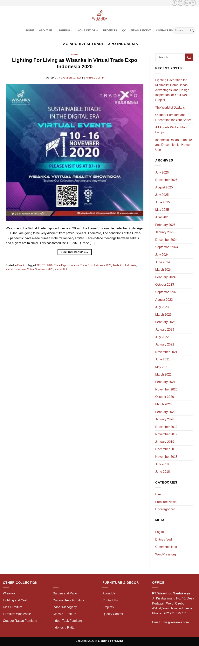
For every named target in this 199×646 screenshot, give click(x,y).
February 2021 (165, 381)
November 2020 (166, 389)
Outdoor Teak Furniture (68, 600)
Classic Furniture (64, 614)
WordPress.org (165, 554)
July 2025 (162, 194)
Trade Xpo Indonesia (124, 265)
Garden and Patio (65, 593)
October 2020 (164, 396)
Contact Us (164, 30)
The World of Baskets (170, 107)
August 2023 (164, 299)
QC (124, 30)
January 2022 (164, 344)
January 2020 (164, 419)
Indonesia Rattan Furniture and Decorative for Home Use (173, 144)
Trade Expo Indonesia (66, 265)
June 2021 (162, 359)
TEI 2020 (47, 265)
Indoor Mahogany (65, 607)
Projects (110, 30)
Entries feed (163, 539)
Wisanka (9, 593)
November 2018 (166, 456)
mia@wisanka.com (175, 622)
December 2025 (166, 179)
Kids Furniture (12, 607)
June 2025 (162, 202)
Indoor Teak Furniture (67, 620)
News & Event (141, 30)
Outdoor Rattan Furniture (20, 620)
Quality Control (112, 614)
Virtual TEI (61, 269)
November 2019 (166, 434)
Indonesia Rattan (64, 627)
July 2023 (162, 307)
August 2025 (164, 187)
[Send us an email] (187, 3)
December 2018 (166, 449)
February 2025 (165, 224)
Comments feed (166, 546)
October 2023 (164, 284)
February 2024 (165, 277)
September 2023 (166, 292)
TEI (39, 265)
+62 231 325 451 (175, 613)
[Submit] (192, 30)
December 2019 (166, 426)
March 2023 (163, 314)
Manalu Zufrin (95, 78)
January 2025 (164, 232)
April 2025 (162, 217)
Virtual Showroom (16, 269)
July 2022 (162, 337)
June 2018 (162, 471)
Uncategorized (165, 509)
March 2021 (163, 374)
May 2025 (162, 209)
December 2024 (166, 239)
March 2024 (163, 269)
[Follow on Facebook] (174, 3)
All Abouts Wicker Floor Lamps (171, 130)
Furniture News (165, 502)
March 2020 (163, 404)
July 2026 (162, 172)
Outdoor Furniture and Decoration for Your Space (173, 117)
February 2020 (165, 412)
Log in (159, 532)
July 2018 (162, 464)
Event (75, 54)
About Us (45, 30)
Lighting (64, 30)
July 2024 (162, 254)
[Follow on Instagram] (180, 3)
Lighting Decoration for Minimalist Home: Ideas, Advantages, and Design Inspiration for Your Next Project (172, 90)
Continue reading (75, 252)
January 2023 (164, 329)
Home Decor (87, 30)
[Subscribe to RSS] (193, 3)
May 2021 (162, 367)
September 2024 (166, 247)
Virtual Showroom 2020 (40, 269)
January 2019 (164, 441)
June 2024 (162, 262)
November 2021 (166, 352)
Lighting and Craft (15, 600)
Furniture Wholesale (17, 614)
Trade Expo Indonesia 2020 (95, 265)
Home (30, 30)
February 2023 (165, 322)
